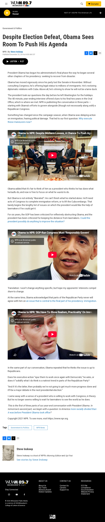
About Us (42, 486)
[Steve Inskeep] (8, 453)
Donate (95, 4)
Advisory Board (45, 490)
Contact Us (64, 486)
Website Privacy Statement (87, 493)
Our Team (43, 488)
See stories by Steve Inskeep (32, 459)
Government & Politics (12, 28)
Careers (63, 488)
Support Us (64, 490)
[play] (7, 12)
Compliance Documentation (87, 489)
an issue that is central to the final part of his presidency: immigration (61, 301)
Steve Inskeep (17, 51)
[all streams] (101, 13)
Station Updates (45, 492)
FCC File (84, 486)
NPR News (40, 428)
